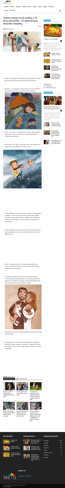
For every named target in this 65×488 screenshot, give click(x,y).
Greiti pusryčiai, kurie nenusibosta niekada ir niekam (56, 61)
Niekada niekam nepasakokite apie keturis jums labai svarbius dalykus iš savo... (55, 133)
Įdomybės (18, 6)
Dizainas (45, 6)
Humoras (12, 6)
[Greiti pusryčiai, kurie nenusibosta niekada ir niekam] (47, 61)
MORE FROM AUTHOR (21, 379)
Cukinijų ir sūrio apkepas (51, 39)
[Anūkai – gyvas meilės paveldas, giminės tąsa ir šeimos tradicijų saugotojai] (9, 406)
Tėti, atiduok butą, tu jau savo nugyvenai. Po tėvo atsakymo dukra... (56, 142)
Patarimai (51, 6)
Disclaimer (12, 10)
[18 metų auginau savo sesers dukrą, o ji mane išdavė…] (22, 386)
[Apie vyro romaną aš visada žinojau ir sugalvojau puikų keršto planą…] (9, 386)
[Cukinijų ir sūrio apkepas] (53, 30)
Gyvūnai (6, 10)
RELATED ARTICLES (9, 379)
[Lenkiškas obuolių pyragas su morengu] (47, 54)
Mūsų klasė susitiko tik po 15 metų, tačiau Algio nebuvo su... (36, 442)
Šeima (39, 6)
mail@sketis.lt (27, 476)
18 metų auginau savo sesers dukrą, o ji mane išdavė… (21, 393)
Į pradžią (6, 6)
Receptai (35, 6)
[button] (60, 11)
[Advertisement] (22, 65)
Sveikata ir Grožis (26, 6)
